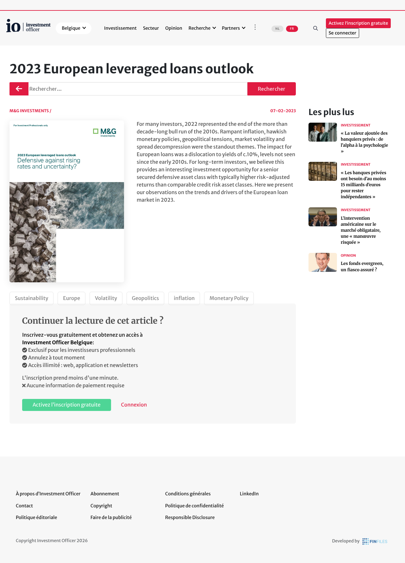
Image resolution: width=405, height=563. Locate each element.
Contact (24, 506)
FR (292, 29)
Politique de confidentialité (194, 506)
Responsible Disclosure (190, 517)
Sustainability (31, 298)
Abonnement (104, 494)
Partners (231, 28)
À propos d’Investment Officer (48, 494)
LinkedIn (249, 494)
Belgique (71, 28)
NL (277, 29)
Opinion (173, 28)
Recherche (199, 28)
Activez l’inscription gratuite (358, 23)
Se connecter (342, 33)
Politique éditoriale (36, 517)
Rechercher (315, 28)
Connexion (134, 405)
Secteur (151, 28)
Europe (71, 298)
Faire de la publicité (111, 517)
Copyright (101, 506)
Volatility (106, 298)
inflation (184, 298)
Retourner (18, 86)
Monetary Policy (228, 298)
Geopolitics (145, 298)
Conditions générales (188, 494)
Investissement (120, 28)
